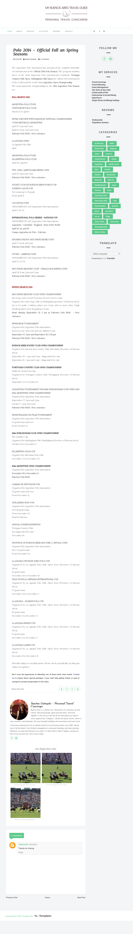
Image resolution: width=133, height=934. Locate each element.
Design (113, 159)
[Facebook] (104, 59)
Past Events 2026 (101, 201)
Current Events (100, 159)
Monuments (111, 175)
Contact (69, 31)
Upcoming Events (101, 227)
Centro (97, 154)
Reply (21, 852)
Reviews (56, 31)
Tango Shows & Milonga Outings (105, 100)
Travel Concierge (99, 82)
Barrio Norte (99, 149)
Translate (111, 258)
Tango (108, 216)
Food (96, 169)
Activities (43, 31)
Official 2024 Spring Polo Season (25, 819)
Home (9, 31)
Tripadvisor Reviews (100, 122)
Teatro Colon (99, 222)
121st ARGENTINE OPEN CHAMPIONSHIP (31, 466)
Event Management (100, 87)
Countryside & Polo (100, 92)
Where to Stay (100, 232)
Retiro (97, 211)
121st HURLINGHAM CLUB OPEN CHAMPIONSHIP (35, 433)
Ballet (112, 143)
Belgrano (113, 149)
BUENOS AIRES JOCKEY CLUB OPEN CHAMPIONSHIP (37, 345)
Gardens (98, 175)
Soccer (97, 216)
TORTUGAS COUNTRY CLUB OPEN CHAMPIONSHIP (37, 367)
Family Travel (114, 164)
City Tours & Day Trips (101, 90)
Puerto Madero (100, 206)
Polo (115, 201)
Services (30, 31)
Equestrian (98, 164)
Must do (111, 180)
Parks (109, 190)
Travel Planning (98, 85)
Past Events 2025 (101, 196)
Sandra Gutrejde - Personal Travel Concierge (52, 705)
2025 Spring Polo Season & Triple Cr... (56, 786)
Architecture (99, 143)
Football (107, 169)
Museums (98, 180)
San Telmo (109, 211)
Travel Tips (114, 222)
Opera (114, 185)
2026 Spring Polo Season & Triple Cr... (24, 786)
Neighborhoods (100, 185)
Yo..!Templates (42, 915)
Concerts (109, 154)
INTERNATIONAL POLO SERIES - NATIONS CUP (35, 217)
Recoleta (115, 206)
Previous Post (11, 897)
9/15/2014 (33, 844)
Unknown (23, 844)
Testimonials (97, 120)
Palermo (98, 190)
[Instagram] (110, 59)
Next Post (81, 897)
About (19, 31)
